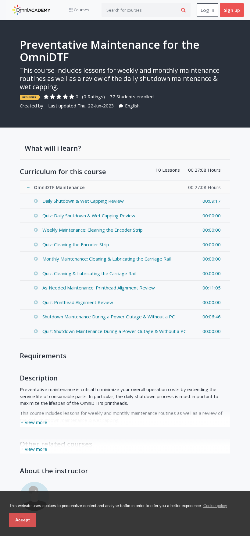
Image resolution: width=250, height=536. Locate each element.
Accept (22, 519)
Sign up (232, 10)
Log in (207, 10)
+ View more (34, 422)
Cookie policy (215, 505)
